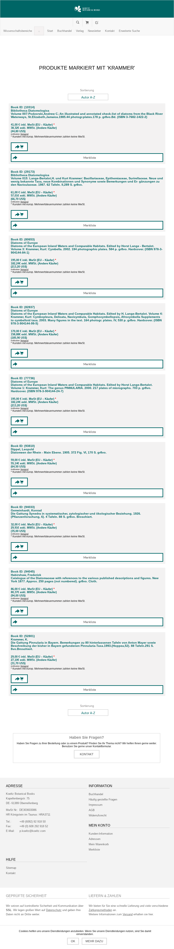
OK (73, 941)
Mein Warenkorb (87, 22)
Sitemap (11, 867)
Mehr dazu (94, 941)
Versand (24, 134)
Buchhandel (96, 794)
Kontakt (87, 754)
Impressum (95, 804)
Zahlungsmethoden (100, 910)
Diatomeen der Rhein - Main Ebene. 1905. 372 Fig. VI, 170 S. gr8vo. (59, 452)
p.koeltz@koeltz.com (33, 830)
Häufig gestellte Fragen (103, 799)
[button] (17, 31)
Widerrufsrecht (98, 815)
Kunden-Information (101, 833)
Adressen (94, 839)
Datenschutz (54, 910)
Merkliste (94, 849)
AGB (92, 810)
